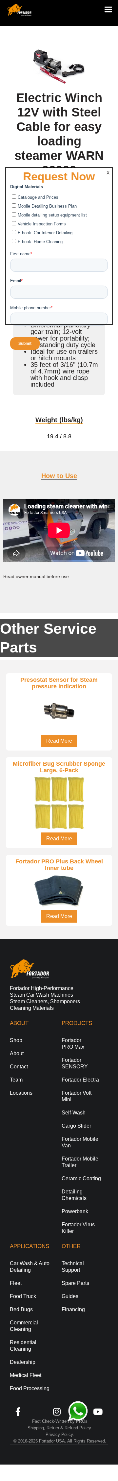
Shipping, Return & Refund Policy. (60, 1427)
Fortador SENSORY (75, 1063)
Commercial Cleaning (24, 1326)
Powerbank (75, 1211)
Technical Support (73, 1267)
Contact (19, 1066)
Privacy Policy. (60, 1434)
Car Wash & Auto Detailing (29, 1267)
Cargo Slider (76, 1126)
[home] (17, 9)
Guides (70, 1296)
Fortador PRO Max (73, 1043)
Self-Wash (74, 1112)
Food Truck (23, 1296)
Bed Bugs (21, 1309)
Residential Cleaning (23, 1346)
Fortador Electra (80, 1080)
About (17, 1053)
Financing (73, 1309)
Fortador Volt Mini (76, 1096)
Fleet (16, 1283)
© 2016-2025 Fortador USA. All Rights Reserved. (59, 1441)
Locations (21, 1093)
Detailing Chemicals (74, 1195)
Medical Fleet (25, 1375)
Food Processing (29, 1388)
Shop (16, 1040)
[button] (105, 9)
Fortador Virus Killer (78, 1228)
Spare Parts (75, 1283)
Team (16, 1080)
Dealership (22, 1362)
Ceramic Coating (81, 1178)
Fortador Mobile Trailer (80, 1162)
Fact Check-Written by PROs (60, 1421)
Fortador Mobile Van (80, 1142)
